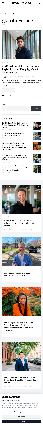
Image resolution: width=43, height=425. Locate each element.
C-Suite (6, 269)
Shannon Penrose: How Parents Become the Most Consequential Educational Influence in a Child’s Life (15, 168)
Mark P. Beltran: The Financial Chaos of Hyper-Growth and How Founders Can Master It (15, 157)
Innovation (8, 216)
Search (4, 104)
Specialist (5, 62)
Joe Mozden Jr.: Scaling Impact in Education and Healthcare (13, 134)
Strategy (7, 318)
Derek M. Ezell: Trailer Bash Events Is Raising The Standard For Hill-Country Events (15, 125)
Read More (7, 90)
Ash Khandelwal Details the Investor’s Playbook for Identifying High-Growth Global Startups (20, 69)
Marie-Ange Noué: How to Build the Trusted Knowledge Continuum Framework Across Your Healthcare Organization (14, 146)
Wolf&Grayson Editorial (15, 76)
